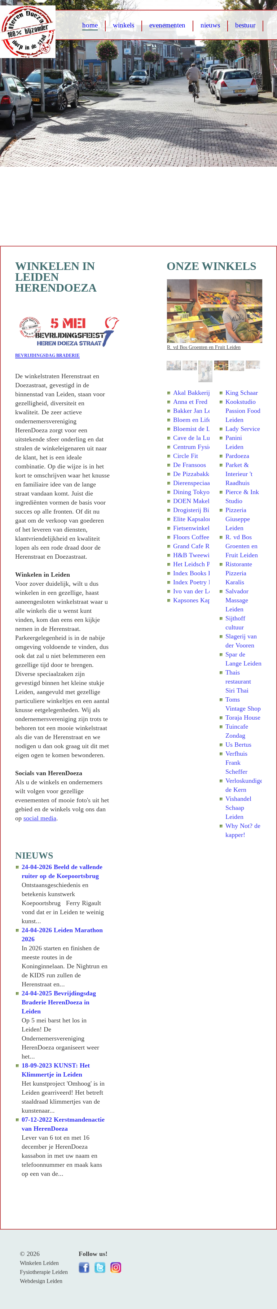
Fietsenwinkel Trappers (203, 528)
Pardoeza (237, 455)
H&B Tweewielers (197, 555)
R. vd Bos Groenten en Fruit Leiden (204, 347)
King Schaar (241, 392)
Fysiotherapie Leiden (44, 1272)
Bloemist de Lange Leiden (207, 428)
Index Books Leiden (199, 573)
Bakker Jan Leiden (197, 410)
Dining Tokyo (191, 492)
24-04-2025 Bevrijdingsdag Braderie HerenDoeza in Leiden (59, 1002)
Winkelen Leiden (39, 1263)
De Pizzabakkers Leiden (205, 473)
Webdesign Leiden (41, 1281)
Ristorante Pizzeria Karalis (238, 573)
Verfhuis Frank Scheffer (236, 762)
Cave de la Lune (194, 437)
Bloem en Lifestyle (198, 419)
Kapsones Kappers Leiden (207, 600)
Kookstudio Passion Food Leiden (242, 410)
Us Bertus (238, 744)
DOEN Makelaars (196, 501)
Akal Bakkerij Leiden (201, 392)
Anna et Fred (190, 401)
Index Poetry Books (199, 582)
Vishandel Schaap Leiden (238, 807)
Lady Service (242, 428)
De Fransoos (189, 464)
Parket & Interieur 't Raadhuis (238, 473)
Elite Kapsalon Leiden (202, 519)
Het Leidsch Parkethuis (203, 564)
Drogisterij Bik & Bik (201, 510)
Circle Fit (185, 455)
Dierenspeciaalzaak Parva (206, 482)
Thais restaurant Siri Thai (238, 681)
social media (39, 818)
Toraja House (242, 717)
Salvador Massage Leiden (237, 600)
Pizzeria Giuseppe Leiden (237, 519)
